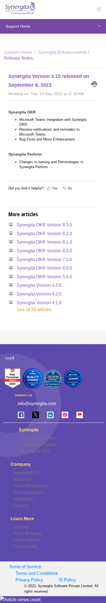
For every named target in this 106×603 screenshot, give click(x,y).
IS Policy (67, 580)
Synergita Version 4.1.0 (39, 302)
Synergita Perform (38, 438)
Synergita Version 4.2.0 (39, 294)
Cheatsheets (25, 546)
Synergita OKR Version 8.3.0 (44, 225)
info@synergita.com (37, 403)
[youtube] (80, 414)
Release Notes (18, 58)
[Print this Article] (94, 84)
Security (21, 527)
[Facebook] (21, 414)
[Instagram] (65, 414)
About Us (22, 479)
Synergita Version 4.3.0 (39, 285)
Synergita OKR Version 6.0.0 (44, 268)
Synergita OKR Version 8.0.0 (44, 250)
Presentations (26, 540)
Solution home (18, 52)
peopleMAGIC (27, 472)
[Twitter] (36, 414)
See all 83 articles (34, 309)
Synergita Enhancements (62, 52)
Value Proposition (30, 486)
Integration (23, 499)
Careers (21, 505)
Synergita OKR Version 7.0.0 (44, 259)
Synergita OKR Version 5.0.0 (44, 276)
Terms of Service (25, 566)
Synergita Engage (38, 444)
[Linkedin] (50, 414)
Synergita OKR (36, 451)
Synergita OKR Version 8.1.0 (44, 242)
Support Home (17, 26)
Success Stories (29, 492)
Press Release (27, 533)
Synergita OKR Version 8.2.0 (44, 233)
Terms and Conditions (36, 573)
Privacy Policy (29, 580)
